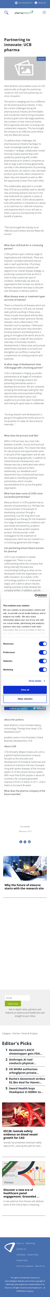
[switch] (43, 652)
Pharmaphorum (9, 1247)
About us (20, 1243)
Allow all (25, 690)
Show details (35, 681)
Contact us (21, 1249)
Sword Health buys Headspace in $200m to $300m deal (25, 1091)
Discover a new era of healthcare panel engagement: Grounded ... (21, 1193)
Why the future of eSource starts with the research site (24, 886)
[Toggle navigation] (7, 12)
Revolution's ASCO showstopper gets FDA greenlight (24, 1053)
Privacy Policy (22, 1260)
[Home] (24, 12)
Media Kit (42, 2)
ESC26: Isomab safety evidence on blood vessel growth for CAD (20, 1134)
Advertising (30, 1243)
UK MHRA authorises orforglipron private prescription (23, 1072)
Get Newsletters (25, 2)
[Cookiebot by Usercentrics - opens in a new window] (35, 596)
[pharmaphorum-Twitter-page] (25, 708)
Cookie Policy (32, 1254)
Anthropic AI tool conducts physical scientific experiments (24, 1063)
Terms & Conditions (25, 1266)
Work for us (40, 1266)
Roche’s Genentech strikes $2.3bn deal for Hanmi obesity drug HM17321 (27, 1082)
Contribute (21, 1254)
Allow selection (25, 699)
